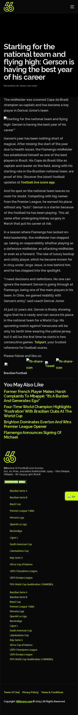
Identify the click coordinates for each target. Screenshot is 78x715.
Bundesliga (16, 531)
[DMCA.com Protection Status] (15, 482)
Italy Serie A (16, 557)
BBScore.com (24, 701)
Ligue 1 (14, 537)
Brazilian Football (15, 373)
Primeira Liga (17, 517)
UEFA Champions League (23, 571)
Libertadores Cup (19, 551)
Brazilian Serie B (18, 497)
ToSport (40, 342)
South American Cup (21, 544)
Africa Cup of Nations (21, 564)
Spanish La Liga (18, 524)
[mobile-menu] (69, 7)
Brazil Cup (15, 504)
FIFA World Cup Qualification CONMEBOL (31, 584)
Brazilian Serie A (18, 491)
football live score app (38, 182)
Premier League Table (22, 511)
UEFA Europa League (21, 577)
